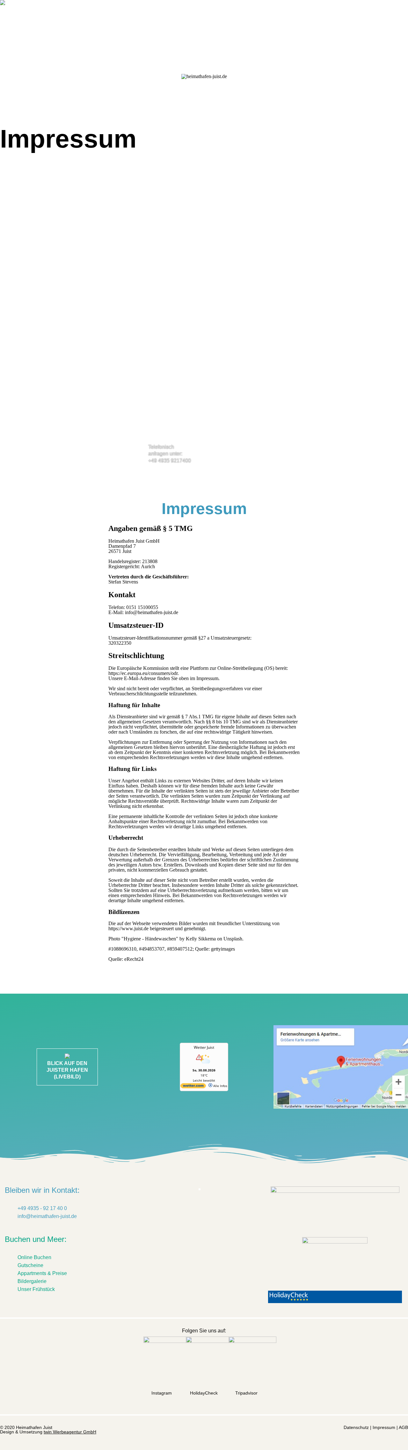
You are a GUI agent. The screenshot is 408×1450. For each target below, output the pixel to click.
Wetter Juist (204, 1047)
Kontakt (360, 21)
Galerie (322, 21)
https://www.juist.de (128, 928)
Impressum (384, 1427)
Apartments (133, 21)
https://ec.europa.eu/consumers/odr (143, 673)
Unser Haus (83, 21)
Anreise (284, 21)
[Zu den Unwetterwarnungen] (204, 1065)
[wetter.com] (193, 1087)
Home (43, 21)
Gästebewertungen (197, 21)
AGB (403, 1427)
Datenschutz (356, 1427)
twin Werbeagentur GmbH (70, 1431)
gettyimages (223, 949)
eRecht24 (133, 959)
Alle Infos (219, 1086)
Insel (250, 21)
